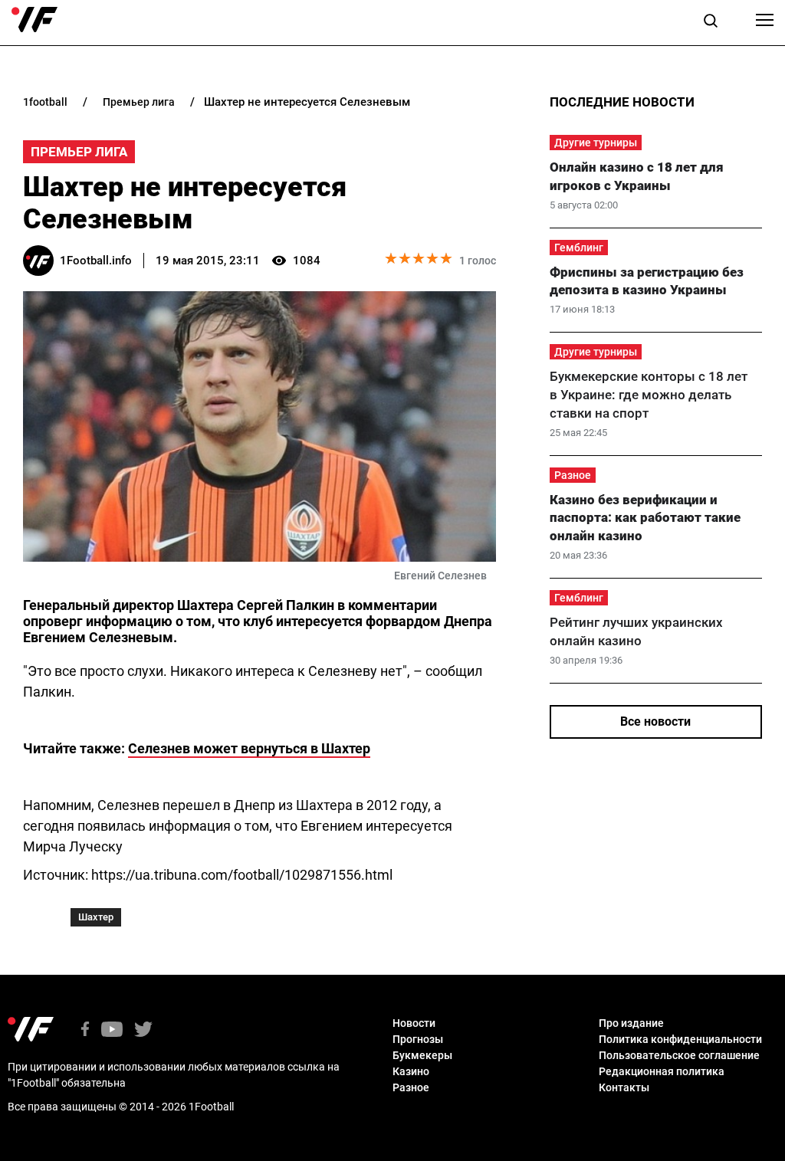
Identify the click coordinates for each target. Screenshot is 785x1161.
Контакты (624, 1087)
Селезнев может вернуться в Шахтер (249, 748)
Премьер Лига (79, 151)
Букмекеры (422, 1055)
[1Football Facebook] (85, 1030)
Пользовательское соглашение (679, 1055)
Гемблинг (578, 247)
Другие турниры (595, 142)
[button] (711, 23)
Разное (572, 475)
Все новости (655, 721)
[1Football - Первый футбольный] (34, 20)
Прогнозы (417, 1039)
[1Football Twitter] (143, 1030)
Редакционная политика (661, 1071)
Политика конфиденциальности (680, 1039)
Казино (410, 1071)
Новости (413, 1023)
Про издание (631, 1023)
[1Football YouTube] (112, 1030)
